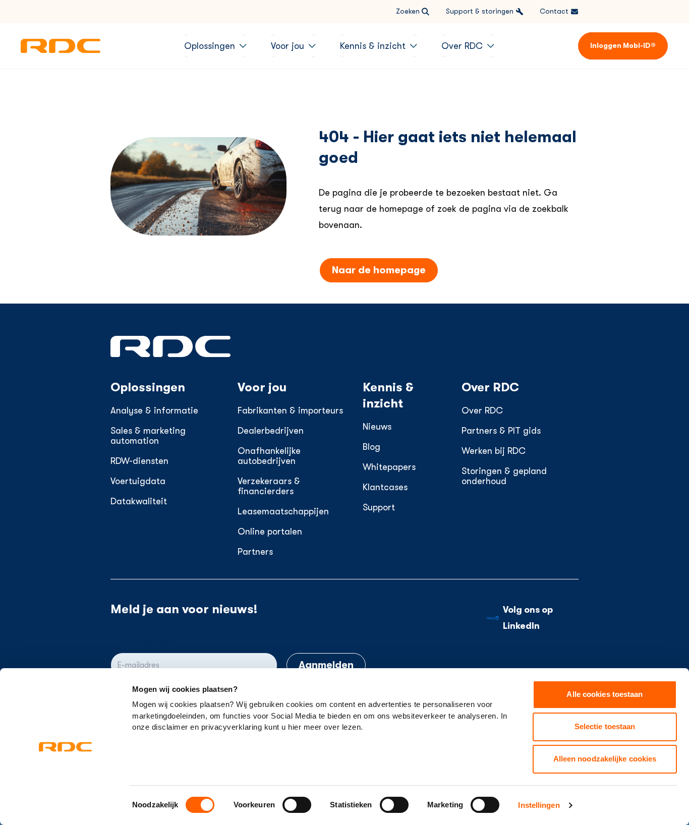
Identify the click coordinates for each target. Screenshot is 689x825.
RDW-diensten (139, 461)
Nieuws (377, 427)
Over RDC (482, 410)
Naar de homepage (379, 270)
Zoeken (408, 11)
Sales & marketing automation (148, 436)
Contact (554, 11)
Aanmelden (326, 665)
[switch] (296, 805)
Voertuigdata (137, 481)
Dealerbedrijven (271, 431)
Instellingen (538, 805)
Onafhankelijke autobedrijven (269, 456)
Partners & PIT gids (501, 431)
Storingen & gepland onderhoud (504, 476)
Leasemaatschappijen (283, 511)
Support (379, 507)
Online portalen (270, 531)
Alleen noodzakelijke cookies (605, 758)
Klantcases (385, 487)
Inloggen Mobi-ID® (623, 45)
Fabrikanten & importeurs (290, 410)
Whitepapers (389, 467)
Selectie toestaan (605, 726)
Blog (371, 447)
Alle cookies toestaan (604, 694)
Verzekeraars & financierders (269, 486)
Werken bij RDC (494, 451)
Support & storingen (479, 11)
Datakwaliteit (138, 501)
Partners (255, 552)
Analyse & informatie (154, 410)
